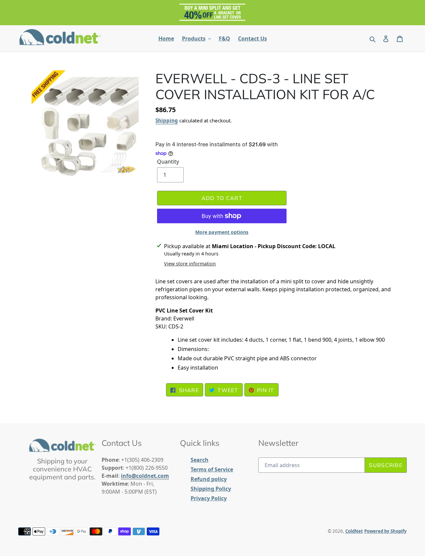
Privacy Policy (209, 498)
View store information (190, 263)
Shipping (166, 120)
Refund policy (209, 479)
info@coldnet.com (145, 475)
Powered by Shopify (385, 531)
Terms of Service (212, 469)
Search (200, 459)
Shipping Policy (211, 488)
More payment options (221, 232)
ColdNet (354, 531)
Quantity (168, 161)
